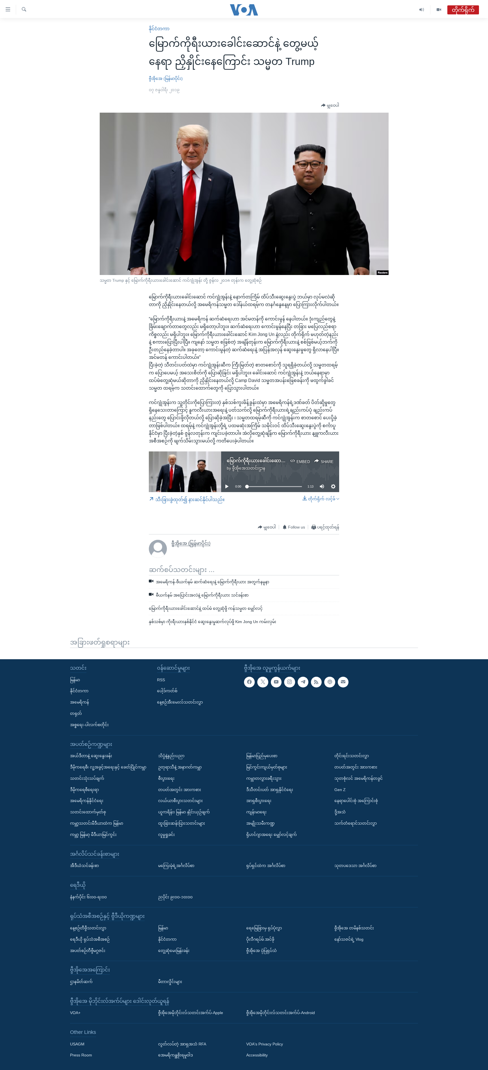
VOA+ (75, 1012)
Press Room (81, 1055)
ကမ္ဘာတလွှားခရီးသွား (264, 778)
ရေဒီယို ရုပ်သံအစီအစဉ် (90, 939)
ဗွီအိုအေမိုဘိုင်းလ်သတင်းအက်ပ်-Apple (190, 1012)
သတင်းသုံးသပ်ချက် (87, 778)
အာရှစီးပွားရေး (258, 800)
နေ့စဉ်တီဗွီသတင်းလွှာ (88, 928)
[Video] (438, 9)
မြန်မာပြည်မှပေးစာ (261, 756)
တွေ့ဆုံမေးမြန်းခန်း (173, 950)
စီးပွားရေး (166, 778)
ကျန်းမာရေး (256, 812)
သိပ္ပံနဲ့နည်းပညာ (171, 756)
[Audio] (421, 9)
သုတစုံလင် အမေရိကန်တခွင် (358, 778)
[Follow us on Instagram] (289, 682)
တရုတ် (76, 713)
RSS (161, 680)
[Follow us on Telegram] (303, 682)
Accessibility (257, 1055)
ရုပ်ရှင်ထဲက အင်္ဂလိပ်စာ (265, 865)
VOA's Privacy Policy (264, 1044)
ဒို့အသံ (340, 812)
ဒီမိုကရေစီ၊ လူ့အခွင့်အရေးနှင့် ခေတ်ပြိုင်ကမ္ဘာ (108, 767)
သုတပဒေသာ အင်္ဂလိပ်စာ (355, 865)
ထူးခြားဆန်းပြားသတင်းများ (181, 823)
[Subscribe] (343, 682)
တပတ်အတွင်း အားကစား (179, 789)
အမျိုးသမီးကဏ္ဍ (260, 823)
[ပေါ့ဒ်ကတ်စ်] (329, 682)
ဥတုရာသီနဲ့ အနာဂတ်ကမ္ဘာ (180, 767)
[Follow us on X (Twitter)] (262, 682)
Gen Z (340, 789)
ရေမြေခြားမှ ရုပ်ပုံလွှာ (264, 928)
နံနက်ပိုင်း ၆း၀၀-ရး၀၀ (88, 897)
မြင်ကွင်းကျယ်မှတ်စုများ (266, 767)
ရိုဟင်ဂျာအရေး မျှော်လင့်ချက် (271, 834)
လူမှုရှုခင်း (166, 834)
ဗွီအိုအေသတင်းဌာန (248, 468)
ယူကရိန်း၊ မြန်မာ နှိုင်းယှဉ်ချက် (184, 812)
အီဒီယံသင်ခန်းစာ (84, 865)
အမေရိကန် (79, 702)
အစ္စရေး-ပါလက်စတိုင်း (89, 724)
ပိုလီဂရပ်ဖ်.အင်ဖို (260, 939)
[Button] (330, 106)
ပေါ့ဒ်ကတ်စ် (167, 691)
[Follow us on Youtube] (276, 682)
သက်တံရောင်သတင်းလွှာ (355, 823)
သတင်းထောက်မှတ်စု (88, 812)
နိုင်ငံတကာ (159, 28)
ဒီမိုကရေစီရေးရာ (84, 789)
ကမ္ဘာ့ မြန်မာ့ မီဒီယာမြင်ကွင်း (93, 834)
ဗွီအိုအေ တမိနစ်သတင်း (354, 928)
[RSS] (316, 682)
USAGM (77, 1044)
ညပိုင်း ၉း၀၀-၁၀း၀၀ (175, 897)
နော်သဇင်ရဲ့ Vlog (348, 939)
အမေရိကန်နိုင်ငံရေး (86, 800)
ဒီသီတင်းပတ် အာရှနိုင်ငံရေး (269, 789)
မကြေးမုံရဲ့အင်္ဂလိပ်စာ (176, 865)
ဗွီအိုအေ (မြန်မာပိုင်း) (166, 78)
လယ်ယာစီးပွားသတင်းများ (180, 800)
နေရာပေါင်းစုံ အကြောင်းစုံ (356, 800)
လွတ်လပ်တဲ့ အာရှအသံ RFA (182, 1044)
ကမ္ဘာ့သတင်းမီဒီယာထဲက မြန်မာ (96, 823)
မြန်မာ (75, 680)
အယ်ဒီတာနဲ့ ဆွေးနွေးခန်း (91, 756)
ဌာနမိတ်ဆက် (81, 981)
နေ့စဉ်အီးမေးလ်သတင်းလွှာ (180, 702)
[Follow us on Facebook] (249, 682)
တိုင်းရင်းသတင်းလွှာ (351, 756)
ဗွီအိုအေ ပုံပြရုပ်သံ (261, 950)
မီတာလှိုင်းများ (170, 981)
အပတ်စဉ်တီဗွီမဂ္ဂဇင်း (87, 950)
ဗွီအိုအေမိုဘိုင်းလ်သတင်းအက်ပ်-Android (280, 1012)
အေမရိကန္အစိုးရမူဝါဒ (175, 1055)
